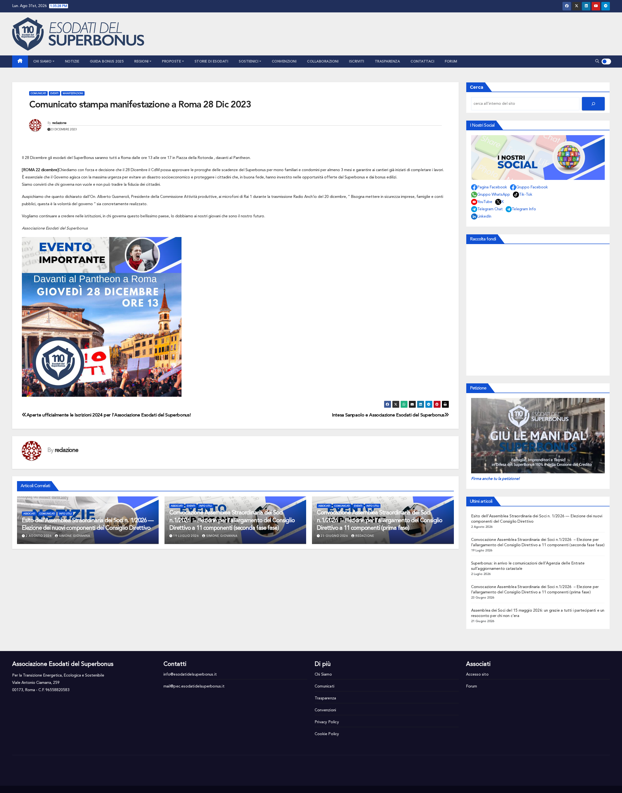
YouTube (484, 202)
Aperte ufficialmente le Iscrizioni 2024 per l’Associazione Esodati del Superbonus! (108, 415)
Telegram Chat (490, 209)
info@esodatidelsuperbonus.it (190, 675)
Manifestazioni (73, 93)
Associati (29, 513)
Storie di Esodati (211, 61)
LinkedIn (484, 217)
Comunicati (38, 93)
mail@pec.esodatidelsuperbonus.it (194, 686)
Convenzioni (284, 61)
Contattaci (422, 61)
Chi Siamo (42, 61)
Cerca (476, 87)
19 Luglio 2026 (186, 536)
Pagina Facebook (492, 187)
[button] (597, 61)
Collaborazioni (322, 61)
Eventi (54, 93)
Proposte (171, 61)
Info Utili (65, 513)
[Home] (20, 61)
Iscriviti (356, 61)
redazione (59, 123)
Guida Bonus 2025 (107, 61)
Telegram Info (524, 209)
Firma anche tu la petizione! (495, 479)
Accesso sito (477, 675)
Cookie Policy (327, 734)
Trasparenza (387, 61)
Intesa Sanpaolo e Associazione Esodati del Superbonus (388, 415)
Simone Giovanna (74, 536)
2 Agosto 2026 (39, 536)
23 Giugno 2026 (334, 536)
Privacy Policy (327, 722)
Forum (451, 61)
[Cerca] (593, 103)
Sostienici (248, 61)
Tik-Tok (525, 195)
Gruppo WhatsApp (493, 195)
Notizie (72, 61)
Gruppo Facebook (532, 187)
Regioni (141, 61)
